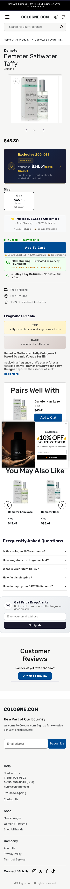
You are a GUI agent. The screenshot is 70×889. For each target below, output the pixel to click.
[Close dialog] (66, 424)
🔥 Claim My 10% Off (51, 457)
